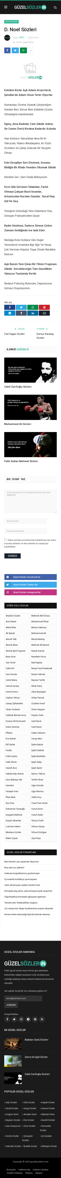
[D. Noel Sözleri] (30, 70)
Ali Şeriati (10, 633)
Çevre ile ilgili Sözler (36, 1057)
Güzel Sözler (12, 1108)
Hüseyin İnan (12, 791)
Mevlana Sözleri (13, 832)
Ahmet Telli (11, 639)
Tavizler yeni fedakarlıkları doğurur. (21, 902)
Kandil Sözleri (48, 1120)
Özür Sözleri (29, 1126)
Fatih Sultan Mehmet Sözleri (21, 461)
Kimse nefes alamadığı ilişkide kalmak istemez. (27, 914)
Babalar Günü (48, 1114)
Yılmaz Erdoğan (38, 832)
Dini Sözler (29, 1120)
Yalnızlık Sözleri (13, 1146)
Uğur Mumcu (37, 791)
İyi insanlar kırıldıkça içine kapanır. (20, 879)
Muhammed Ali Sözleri (17, 424)
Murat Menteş (38, 639)
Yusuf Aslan (37, 815)
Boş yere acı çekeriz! (14, 867)
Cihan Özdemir (13, 709)
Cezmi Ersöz (12, 691)
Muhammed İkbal (39, 621)
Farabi (9, 750)
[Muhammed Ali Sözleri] (30, 407)
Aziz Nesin (11, 621)
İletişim (39, 1173)
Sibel (22, 37)
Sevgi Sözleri (30, 1108)
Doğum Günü (12, 1114)
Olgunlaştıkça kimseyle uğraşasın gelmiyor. (25, 896)
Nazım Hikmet (38, 674)
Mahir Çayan (12, 838)
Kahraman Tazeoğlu (15, 809)
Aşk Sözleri (11, 1102)
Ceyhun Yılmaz (13, 697)
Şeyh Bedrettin (38, 756)
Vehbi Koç (36, 797)
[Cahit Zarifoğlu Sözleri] (30, 370)
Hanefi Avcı (11, 768)
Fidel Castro (11, 756)
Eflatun (9, 733)
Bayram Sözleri (13, 1120)
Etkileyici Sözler (49, 1146)
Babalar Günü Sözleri (36, 1039)
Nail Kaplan (36, 662)
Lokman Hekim (13, 826)
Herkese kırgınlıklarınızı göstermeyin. (22, 873)
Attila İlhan (11, 627)
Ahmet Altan (12, 645)
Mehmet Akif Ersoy (40, 615)
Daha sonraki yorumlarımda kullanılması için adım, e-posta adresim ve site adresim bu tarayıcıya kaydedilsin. (30, 543)
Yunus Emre (37, 809)
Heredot (10, 785)
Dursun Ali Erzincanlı (16, 721)
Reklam (29, 1173)
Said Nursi (36, 721)
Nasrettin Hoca (38, 656)
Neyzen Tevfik (38, 680)
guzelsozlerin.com (39, 1161)
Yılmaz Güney (37, 826)
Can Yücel (10, 662)
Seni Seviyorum (13, 1126)
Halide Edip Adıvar (15, 773)
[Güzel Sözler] (30, 7)
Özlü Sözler (11, 22)
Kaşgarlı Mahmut (14, 815)
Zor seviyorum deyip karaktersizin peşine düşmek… (29, 908)
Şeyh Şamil (36, 768)
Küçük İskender (13, 820)
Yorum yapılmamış (25, 42)
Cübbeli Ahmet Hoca (16, 715)
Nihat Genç (36, 686)
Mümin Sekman (38, 627)
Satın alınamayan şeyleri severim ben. (22, 885)
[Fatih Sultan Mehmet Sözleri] (30, 444)
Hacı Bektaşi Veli (14, 779)
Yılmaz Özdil (37, 820)
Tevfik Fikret (37, 779)
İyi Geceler (47, 1136)
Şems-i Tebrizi (38, 773)
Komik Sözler (12, 1136)
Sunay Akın (36, 738)
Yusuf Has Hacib (39, 803)
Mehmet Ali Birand (40, 645)
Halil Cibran (11, 762)
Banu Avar (11, 656)
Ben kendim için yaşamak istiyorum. (21, 861)
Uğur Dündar (37, 785)
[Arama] (55, 7)
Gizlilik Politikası (15, 1173)
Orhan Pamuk (37, 697)
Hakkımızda (24, 1169)
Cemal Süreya (12, 686)
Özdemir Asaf (38, 703)
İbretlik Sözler (30, 1146)
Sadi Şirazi (36, 727)
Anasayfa (11, 1169)
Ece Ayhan (11, 738)
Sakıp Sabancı (38, 733)
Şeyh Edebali (37, 750)
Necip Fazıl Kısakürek (41, 668)
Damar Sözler (48, 1108)
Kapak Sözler (48, 1102)
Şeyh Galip (36, 762)
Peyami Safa (37, 715)
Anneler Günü (30, 1114)
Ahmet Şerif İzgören (15, 651)
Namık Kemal (37, 651)
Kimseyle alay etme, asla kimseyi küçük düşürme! (28, 891)
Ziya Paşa (36, 838)
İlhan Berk (10, 797)
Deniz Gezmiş (12, 727)
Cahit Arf (10, 668)
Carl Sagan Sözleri (14, 333)
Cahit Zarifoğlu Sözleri (18, 386)
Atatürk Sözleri (13, 615)
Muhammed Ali (38, 633)
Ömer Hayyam (38, 709)
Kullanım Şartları (40, 1169)
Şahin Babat (37, 744)
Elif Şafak (10, 744)
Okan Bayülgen (38, 691)
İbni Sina (10, 803)
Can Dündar (11, 674)
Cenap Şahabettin (14, 703)
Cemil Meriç (11, 680)
